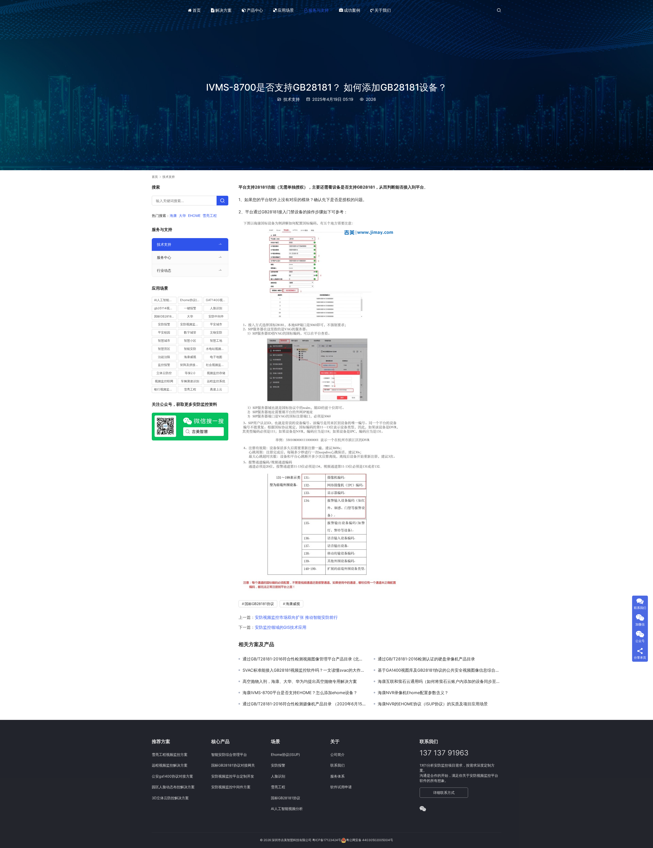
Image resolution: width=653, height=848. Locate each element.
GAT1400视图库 (217, 300)
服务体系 (337, 776)
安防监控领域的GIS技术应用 (280, 627)
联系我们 (337, 765)
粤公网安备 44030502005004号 (369, 840)
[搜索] (499, 10)
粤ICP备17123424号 (326, 840)
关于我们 (382, 10)
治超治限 (164, 357)
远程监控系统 (216, 381)
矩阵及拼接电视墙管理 (191, 365)
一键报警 (190, 308)
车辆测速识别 (190, 381)
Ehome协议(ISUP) (191, 300)
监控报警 (164, 365)
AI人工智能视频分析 (165, 300)
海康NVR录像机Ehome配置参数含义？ (413, 692)
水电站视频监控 (216, 349)
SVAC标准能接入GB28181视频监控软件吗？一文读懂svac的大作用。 (304, 670)
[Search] (222, 200)
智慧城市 (164, 340)
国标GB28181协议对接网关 (233, 765)
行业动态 (164, 270)
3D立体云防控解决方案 (170, 798)
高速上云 (216, 389)
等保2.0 (190, 373)
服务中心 (164, 257)
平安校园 (164, 332)
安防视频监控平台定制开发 (232, 776)
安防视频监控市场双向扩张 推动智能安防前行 (296, 617)
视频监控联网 (164, 381)
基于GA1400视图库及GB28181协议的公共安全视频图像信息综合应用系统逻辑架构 (439, 670)
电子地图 (216, 357)
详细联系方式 (444, 792)
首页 (197, 10)
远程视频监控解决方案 (169, 765)
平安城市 (216, 324)
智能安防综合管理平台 (229, 754)
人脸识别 (216, 308)
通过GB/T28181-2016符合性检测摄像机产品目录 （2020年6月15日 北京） (304, 704)
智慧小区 (190, 340)
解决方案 (223, 10)
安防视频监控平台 (191, 324)
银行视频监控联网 (165, 389)
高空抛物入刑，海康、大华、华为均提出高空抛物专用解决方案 (300, 681)
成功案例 (352, 10)
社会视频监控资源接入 (217, 365)
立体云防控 (164, 373)
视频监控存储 (216, 373)
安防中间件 (216, 316)
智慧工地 (216, 340)
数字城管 (190, 332)
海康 (173, 215)
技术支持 (291, 99)
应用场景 (286, 10)
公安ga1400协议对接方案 (172, 776)
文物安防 (216, 332)
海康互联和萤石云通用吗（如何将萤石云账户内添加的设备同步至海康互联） (439, 681)
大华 (182, 215)
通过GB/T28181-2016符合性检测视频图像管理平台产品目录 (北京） (304, 659)
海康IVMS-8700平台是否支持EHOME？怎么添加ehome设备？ (300, 692)
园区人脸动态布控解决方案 (173, 787)
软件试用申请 (341, 787)
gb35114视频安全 (165, 308)
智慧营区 (164, 349)
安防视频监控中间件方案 (230, 787)
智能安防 (190, 349)
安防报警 (164, 324)
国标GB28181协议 (259, 603)
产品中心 (255, 10)
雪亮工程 (210, 215)
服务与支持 (318, 10)
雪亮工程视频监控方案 (169, 754)
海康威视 (293, 603)
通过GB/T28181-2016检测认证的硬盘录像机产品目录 (426, 659)
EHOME (194, 215)
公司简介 (337, 754)
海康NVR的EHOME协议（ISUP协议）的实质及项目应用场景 (433, 704)
